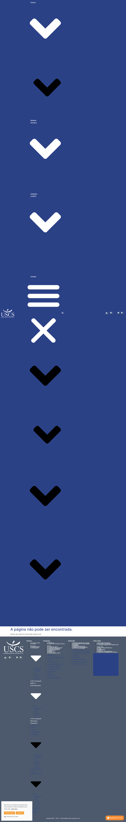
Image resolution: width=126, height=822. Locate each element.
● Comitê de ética (52, 662)
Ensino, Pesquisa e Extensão (43, 263)
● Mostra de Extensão (78, 659)
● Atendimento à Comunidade (81, 643)
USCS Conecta (38, 272)
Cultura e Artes (38, 178)
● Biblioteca (50, 655)
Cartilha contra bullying (41, 253)
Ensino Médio (38, 118)
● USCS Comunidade (78, 648)
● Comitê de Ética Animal (54, 664)
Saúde (35, 185)
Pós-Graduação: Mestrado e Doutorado (46, 116)
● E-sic (99, 665)
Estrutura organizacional (41, 260)
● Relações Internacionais (80, 661)
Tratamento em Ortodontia (41, 191)
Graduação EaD (38, 57)
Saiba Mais (14, 809)
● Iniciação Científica (53, 669)
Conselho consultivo (40, 258)
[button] (43, 313)
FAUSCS (36, 267)
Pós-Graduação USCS (44, 111)
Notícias (33, 120)
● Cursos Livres (35, 725)
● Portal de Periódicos (53, 666)
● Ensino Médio (35, 647)
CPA (35, 256)
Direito (35, 180)
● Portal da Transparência (104, 672)
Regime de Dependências (37, 671)
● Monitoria (75, 657)
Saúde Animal (38, 187)
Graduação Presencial (40, 55)
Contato (33, 276)
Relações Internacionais (41, 274)
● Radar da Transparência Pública (107, 652)
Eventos (36, 265)
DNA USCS (37, 270)
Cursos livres (37, 62)
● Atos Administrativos (103, 654)
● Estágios (75, 655)
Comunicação (38, 175)
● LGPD (99, 670)
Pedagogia (37, 189)
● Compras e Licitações (104, 656)
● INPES (49, 673)
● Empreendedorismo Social (80, 650)
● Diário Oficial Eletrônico (104, 648)
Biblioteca (36, 251)
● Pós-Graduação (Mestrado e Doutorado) (35, 721)
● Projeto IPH (51, 675)
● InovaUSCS (51, 671)
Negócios (36, 182)
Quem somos (37, 249)
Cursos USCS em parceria (46, 113)
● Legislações (101, 668)
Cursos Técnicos (39, 60)
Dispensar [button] (20, 813)
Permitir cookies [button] (9, 813)
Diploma (37, 675)
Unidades (34, 194)
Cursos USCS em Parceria (37, 715)
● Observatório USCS (53, 653)
